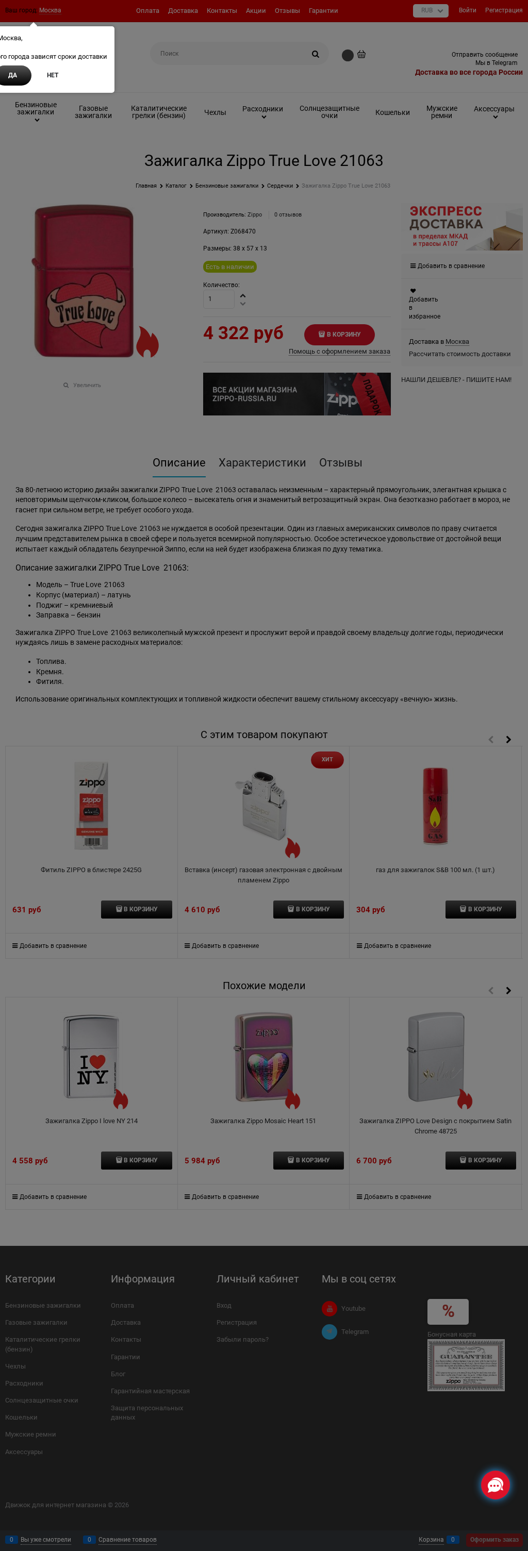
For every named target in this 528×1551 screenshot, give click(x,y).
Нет (52, 75)
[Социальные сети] (495, 1485)
